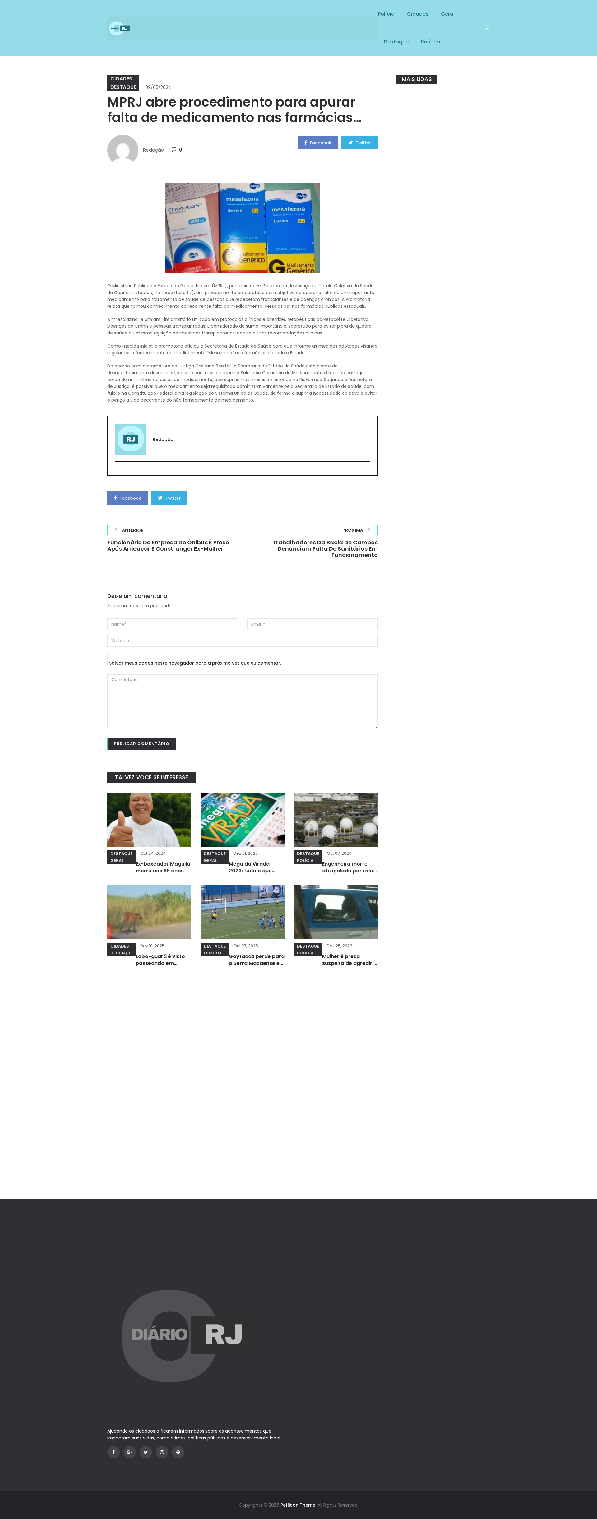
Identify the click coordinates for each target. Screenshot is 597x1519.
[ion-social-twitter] (146, 1452)
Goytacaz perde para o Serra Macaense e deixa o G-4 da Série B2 (257, 966)
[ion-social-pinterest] (178, 1452)
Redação (153, 150)
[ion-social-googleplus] (129, 1452)
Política (430, 41)
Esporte (213, 953)
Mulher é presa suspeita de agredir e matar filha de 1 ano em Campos (349, 966)
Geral (448, 13)
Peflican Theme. (298, 1505)
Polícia (386, 13)
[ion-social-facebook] (113, 1452)
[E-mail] (118, 471)
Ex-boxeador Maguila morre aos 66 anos (163, 867)
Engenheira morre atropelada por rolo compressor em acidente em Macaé (347, 874)
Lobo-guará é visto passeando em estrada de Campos (161, 963)
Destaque (396, 41)
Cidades (417, 13)
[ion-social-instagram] (162, 1452)
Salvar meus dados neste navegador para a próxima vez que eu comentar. (195, 663)
